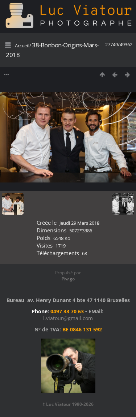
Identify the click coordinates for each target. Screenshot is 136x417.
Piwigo (68, 279)
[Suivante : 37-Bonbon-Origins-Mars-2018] (127, 74)
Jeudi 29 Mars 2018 (79, 223)
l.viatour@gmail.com (68, 318)
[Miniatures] (102, 74)
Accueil (22, 45)
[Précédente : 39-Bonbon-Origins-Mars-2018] (114, 74)
